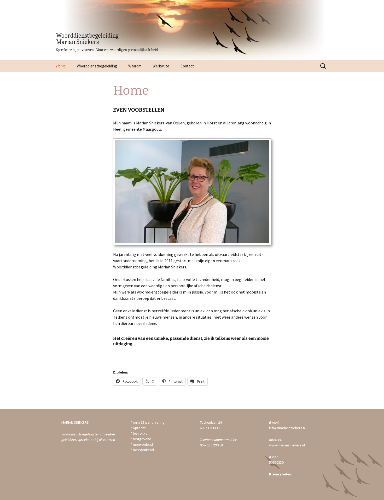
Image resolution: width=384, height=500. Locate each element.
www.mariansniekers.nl (287, 445)
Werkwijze (161, 66)
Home (61, 66)
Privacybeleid (281, 474)
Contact (187, 66)
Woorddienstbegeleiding (97, 66)
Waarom (134, 66)
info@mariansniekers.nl (287, 428)
